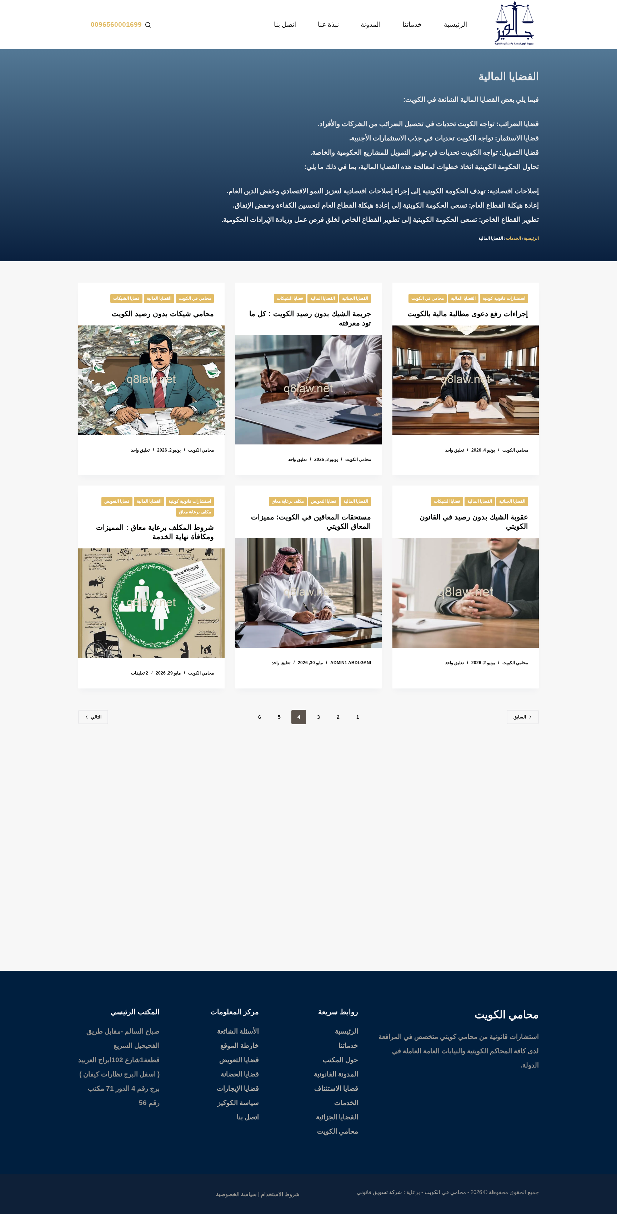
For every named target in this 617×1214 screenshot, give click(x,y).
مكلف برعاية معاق (288, 501)
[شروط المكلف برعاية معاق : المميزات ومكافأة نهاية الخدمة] (151, 603)
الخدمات (346, 1102)
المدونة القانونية (336, 1074)
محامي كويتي (458, 1036)
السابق (519, 717)
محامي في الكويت (427, 298)
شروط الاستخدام (280, 1194)
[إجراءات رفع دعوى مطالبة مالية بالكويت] (465, 380)
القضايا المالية (463, 298)
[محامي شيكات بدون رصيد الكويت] (151, 380)
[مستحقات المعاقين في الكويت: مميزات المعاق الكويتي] (308, 593)
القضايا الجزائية (337, 1117)
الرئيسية (455, 24)
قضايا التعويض (323, 501)
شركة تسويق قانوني (379, 1192)
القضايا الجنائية (355, 298)
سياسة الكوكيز (238, 1102)
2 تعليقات (139, 673)
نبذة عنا (328, 24)
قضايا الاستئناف (336, 1088)
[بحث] (148, 25)
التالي (96, 717)
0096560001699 (116, 24)
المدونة (371, 24)
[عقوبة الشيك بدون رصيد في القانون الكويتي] (465, 593)
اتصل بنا (285, 24)
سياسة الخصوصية (236, 1194)
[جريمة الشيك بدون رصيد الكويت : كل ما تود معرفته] (308, 390)
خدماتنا (412, 24)
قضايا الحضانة (240, 1074)
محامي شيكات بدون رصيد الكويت (163, 314)
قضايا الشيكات (290, 298)
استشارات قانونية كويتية (504, 298)
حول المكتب (340, 1060)
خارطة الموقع (239, 1045)
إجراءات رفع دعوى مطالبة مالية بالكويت (467, 314)
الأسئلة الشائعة (238, 1031)
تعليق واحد (454, 450)
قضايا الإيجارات (238, 1088)
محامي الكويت (337, 1131)
